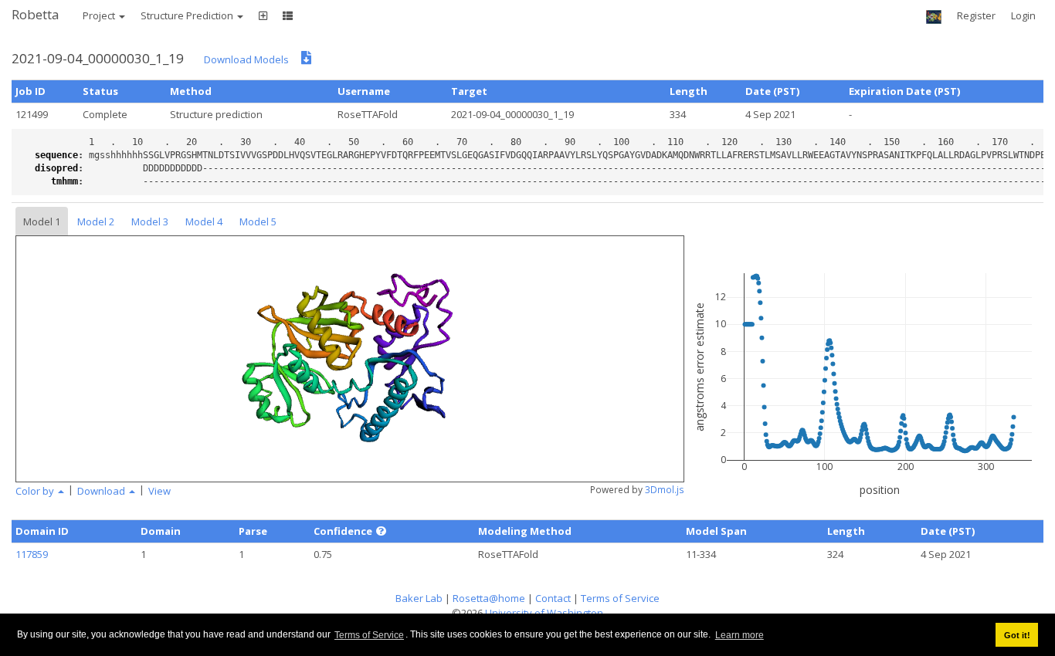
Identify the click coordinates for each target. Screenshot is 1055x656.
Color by (35, 491)
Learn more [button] (739, 635)
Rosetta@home (489, 598)
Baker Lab (419, 598)
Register (976, 15)
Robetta (35, 14)
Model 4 (203, 221)
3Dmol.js (664, 489)
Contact (553, 598)
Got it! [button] (1017, 635)
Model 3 (149, 221)
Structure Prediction (188, 15)
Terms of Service (369, 635)
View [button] (159, 491)
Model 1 (41, 221)
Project (100, 15)
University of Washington (544, 613)
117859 (31, 554)
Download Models (246, 59)
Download (102, 491)
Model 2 (95, 221)
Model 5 (257, 221)
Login (1023, 15)
